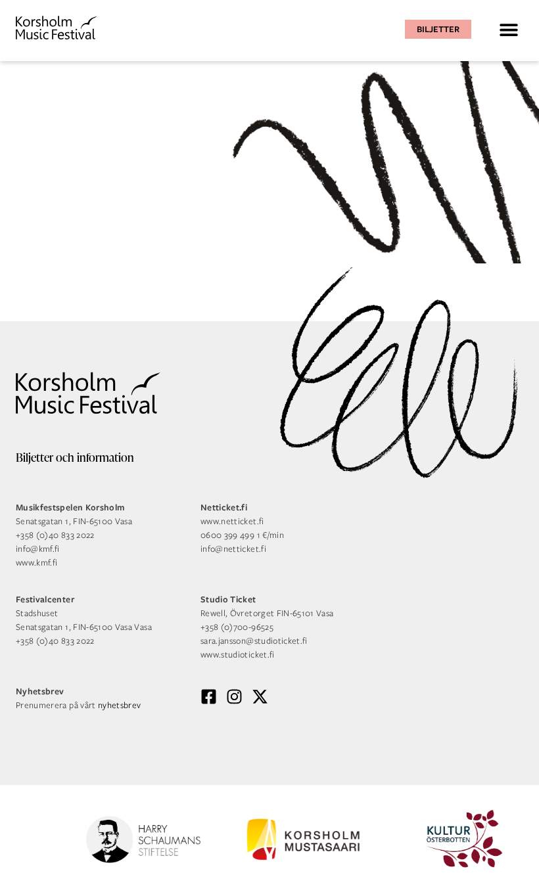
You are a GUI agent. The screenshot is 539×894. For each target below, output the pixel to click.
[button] (508, 29)
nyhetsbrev (119, 705)
